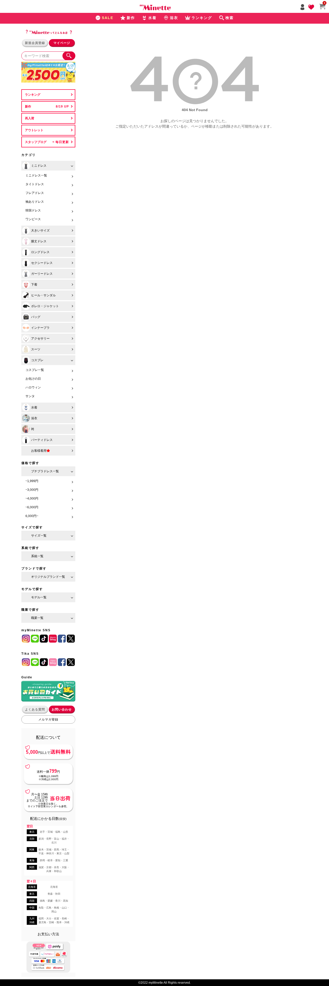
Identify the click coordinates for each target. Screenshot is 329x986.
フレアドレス (34, 193)
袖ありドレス (34, 201)
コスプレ (37, 360)
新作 (28, 106)
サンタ (30, 396)
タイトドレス (34, 184)
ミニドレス (39, 165)
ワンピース (33, 219)
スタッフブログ (36, 142)
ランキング (32, 94)
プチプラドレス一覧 (45, 471)
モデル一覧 (39, 597)
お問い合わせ (62, 709)
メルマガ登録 (48, 719)
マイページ (61, 43)
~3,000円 (31, 490)
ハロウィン (33, 387)
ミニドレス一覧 (36, 175)
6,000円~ (31, 516)
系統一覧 (37, 556)
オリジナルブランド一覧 (48, 577)
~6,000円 (31, 507)
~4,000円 (31, 498)
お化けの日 (33, 378)
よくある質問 (35, 709)
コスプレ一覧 (34, 370)
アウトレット (34, 130)
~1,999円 (31, 481)
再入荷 (29, 118)
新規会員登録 (35, 43)
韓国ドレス (33, 210)
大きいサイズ (40, 230)
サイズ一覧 (39, 535)
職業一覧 (37, 618)
